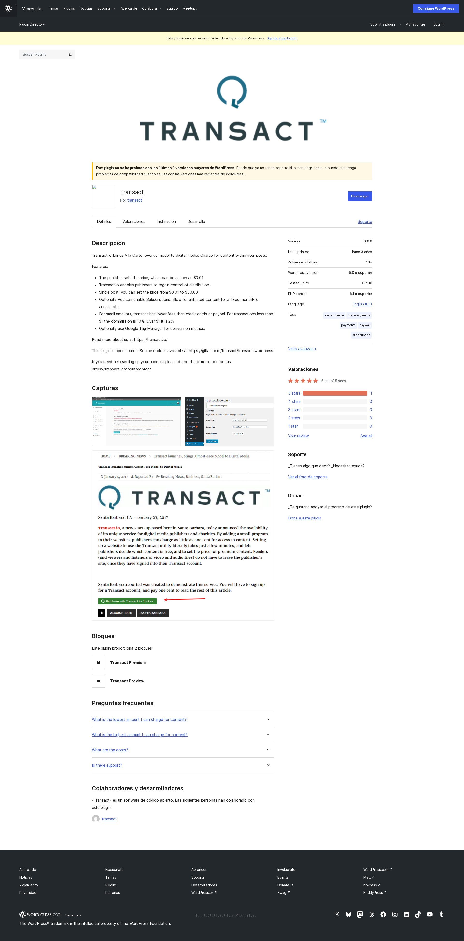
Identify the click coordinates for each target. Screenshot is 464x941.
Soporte (365, 221)
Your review (298, 435)
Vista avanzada (302, 348)
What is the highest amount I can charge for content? (140, 734)
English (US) (362, 304)
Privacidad (27, 892)
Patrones (112, 892)
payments (348, 325)
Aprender (199, 869)
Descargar (360, 196)
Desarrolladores (204, 885)
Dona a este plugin (304, 518)
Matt (369, 877)
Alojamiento (28, 885)
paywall (364, 325)
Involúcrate (286, 869)
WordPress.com (378, 869)
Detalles (104, 221)
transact (134, 200)
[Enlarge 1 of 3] (174, 403)
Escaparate (114, 869)
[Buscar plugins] (70, 54)
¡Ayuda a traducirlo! (282, 38)
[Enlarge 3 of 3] (267, 456)
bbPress (372, 885)
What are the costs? (110, 750)
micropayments (359, 315)
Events (282, 877)
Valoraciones (134, 221)
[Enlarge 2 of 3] (267, 403)
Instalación (166, 221)
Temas (110, 877)
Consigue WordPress (436, 8)
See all (366, 435)
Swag (283, 892)
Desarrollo (196, 221)
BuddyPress (375, 892)
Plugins (111, 885)
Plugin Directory (32, 24)
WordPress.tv (204, 892)
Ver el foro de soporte (308, 476)
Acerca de (27, 869)
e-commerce (334, 315)
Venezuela (73, 915)
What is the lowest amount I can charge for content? (139, 719)
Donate (285, 885)
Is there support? (107, 765)
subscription (361, 335)
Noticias (25, 877)
